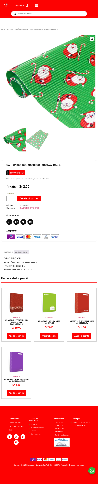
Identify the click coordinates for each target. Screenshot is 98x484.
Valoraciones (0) (21, 252)
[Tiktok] (23, 436)
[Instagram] (16, 436)
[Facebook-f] (9, 436)
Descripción (8, 252)
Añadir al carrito (29, 198)
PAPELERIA (10, 29)
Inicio (3, 29)
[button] (92, 39)
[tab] (8, 252)
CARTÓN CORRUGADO (21, 29)
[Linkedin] (16, 442)
